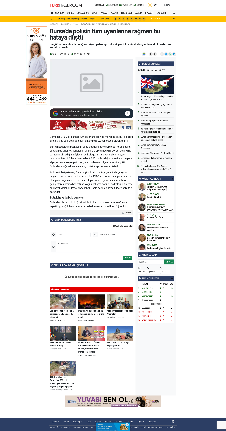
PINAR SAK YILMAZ (154, 225)
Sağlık (138, 13)
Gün (139, 268)
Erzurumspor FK (149, 320)
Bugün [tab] (141, 70)
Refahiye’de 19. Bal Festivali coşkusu (74, 19)
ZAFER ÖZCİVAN (153, 184)
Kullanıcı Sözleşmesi (155, 427)
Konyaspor (146, 316)
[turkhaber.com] (66, 5)
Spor (94, 13)
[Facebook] (115, 19)
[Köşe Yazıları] (142, 187)
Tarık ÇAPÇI (151, 215)
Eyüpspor (146, 308)
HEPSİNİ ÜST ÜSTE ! (156, 217)
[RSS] (144, 19)
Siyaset (149, 13)
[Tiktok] (128, 19)
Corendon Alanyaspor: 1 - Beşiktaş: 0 (157, 153)
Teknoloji (126, 13)
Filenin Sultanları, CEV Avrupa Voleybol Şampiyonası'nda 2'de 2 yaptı (156, 169)
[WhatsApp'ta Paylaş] (170, 54)
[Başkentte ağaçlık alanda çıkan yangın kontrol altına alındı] (91, 301)
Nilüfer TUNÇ (152, 235)
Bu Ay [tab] (162, 70)
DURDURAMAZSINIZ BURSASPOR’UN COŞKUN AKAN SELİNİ (160, 210)
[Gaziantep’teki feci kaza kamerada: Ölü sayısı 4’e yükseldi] (63, 301)
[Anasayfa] (52, 13)
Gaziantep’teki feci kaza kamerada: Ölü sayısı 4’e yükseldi (62, 314)
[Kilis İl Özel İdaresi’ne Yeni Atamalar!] (120, 301)
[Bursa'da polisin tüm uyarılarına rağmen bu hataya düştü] (91, 82)
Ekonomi (161, 13)
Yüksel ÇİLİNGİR (153, 194)
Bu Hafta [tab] (152, 70)
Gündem (59, 13)
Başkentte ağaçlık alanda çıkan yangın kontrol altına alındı (91, 314)
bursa (167, 5)
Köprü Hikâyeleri (154, 197)
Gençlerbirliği (147, 288)
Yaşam (104, 13)
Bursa (70, 13)
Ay (148, 268)
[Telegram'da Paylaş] (174, 54)
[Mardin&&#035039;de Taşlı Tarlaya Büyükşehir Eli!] (120, 333)
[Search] (174, 19)
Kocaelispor (147, 312)
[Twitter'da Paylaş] (166, 54)
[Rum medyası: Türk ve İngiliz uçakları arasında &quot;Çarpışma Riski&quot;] (157, 84)
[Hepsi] (172, 178)
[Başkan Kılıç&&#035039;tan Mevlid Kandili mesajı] (63, 333)
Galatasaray (147, 292)
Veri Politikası (170, 427)
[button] (174, 13)
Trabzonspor (147, 300)
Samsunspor (147, 296)
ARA (170, 262)
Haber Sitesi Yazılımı (80, 427)
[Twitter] (120, 19)
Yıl (161, 268)
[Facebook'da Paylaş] (162, 54)
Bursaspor (83, 13)
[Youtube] (136, 19)
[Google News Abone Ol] (144, 54)
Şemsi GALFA (152, 245)
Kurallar (136, 427)
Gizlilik (144, 427)
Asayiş (114, 13)
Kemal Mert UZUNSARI (156, 204)
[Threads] (132, 19)
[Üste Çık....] (173, 421)
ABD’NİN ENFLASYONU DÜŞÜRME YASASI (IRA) (157, 188)
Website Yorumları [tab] (124, 226)
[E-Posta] (140, 19)
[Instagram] (124, 19)
